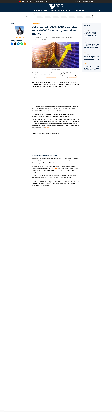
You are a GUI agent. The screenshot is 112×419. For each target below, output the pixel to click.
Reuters (47, 128)
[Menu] (99, 11)
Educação (68, 10)
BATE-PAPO (85, 1)
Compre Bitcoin (38, 10)
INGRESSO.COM (30, 1)
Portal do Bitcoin (56, 6)
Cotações (53, 10)
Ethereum (81, 10)
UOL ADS (56, 1)
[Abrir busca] (96, 11)
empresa (54, 168)
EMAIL (92, 1)
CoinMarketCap (51, 77)
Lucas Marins (20, 37)
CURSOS (46, 1)
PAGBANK (42, 1)
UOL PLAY (52, 1)
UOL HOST (36, 1)
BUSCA (78, 1)
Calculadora (61, 10)
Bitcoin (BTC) (73, 77)
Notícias (46, 10)
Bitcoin (76, 10)
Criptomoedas (36, 23)
